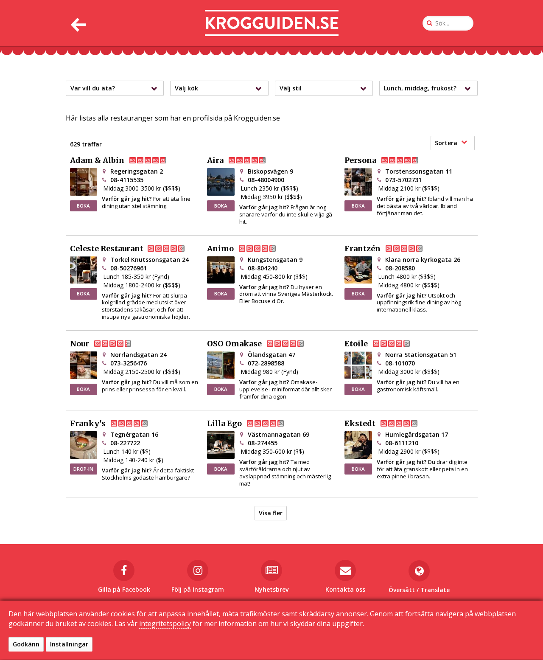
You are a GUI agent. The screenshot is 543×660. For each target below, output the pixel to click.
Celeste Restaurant (106, 248)
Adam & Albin (97, 160)
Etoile (356, 343)
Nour (79, 343)
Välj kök (186, 88)
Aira (215, 160)
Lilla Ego (224, 423)
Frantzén (362, 248)
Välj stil (291, 88)
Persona (360, 160)
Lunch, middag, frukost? (420, 88)
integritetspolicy (165, 623)
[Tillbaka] (77, 23)
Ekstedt (359, 423)
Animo (220, 248)
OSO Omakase (234, 343)
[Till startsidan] (272, 23)
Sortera (446, 143)
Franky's (88, 423)
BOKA (83, 205)
